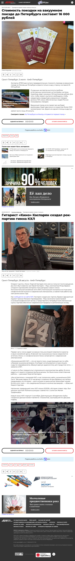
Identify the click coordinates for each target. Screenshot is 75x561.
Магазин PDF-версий (44, 520)
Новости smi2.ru (8, 207)
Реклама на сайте (19, 524)
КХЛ (38, 271)
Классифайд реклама (63, 524)
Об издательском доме (20, 520)
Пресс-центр (32, 520)
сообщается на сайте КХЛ (23, 297)
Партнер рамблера (29, 554)
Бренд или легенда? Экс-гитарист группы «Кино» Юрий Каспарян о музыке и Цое (40, 433)
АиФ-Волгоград (16, 70)
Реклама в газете (62, 522)
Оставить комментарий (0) (59, 121)
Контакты (52, 522)
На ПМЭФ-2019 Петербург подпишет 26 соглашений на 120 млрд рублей (57, 149)
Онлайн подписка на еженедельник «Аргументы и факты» (30, 522)
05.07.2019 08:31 (6, 7)
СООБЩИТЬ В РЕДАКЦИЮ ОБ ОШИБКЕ (48, 526)
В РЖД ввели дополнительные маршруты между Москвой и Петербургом (22, 149)
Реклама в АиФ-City (49, 524)
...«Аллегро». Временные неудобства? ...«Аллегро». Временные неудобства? (20, 161)
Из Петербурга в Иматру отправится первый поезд (44, 114)
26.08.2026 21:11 (6, 212)
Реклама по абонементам (33, 524)
